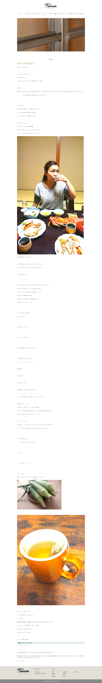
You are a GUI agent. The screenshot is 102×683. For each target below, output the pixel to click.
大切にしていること (36, 13)
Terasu (49, 681)
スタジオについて (28, 13)
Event (53, 674)
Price (64, 674)
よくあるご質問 (70, 13)
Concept (53, 673)
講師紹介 (55, 13)
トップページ (20, 13)
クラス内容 (50, 13)
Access (64, 676)
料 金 (60, 13)
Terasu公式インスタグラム (24, 645)
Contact (75, 671)
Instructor (64, 673)
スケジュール (44, 13)
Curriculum (65, 671)
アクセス (75, 13)
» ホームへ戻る (20, 661)
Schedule (54, 676)
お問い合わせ (81, 13)
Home (53, 671)
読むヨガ (63, 13)
